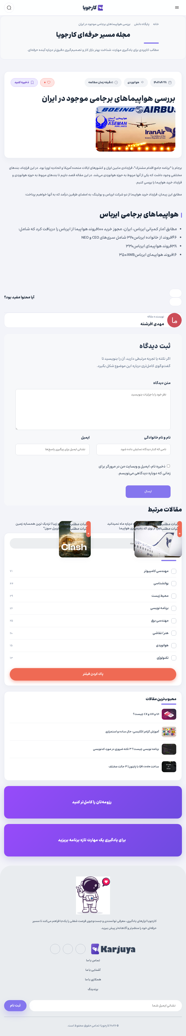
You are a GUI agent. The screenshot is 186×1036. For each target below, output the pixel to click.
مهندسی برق (89, 620)
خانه (156, 24)
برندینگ (93, 989)
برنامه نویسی (89, 608)
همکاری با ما (93, 979)
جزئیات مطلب (171, 524)
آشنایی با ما (93, 970)
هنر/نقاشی (89, 633)
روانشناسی (89, 583)
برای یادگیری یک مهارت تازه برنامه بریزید (92, 840)
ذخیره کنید (22, 82)
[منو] (177, 8)
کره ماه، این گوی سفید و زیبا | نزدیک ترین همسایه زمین (53, 524)
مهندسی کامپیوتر (89, 571)
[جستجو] (9, 8)
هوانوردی (133, 82)
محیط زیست (89, 596)
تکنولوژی (89, 658)
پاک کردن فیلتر (93, 674)
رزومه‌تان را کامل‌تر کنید (92, 802)
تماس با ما (93, 960)
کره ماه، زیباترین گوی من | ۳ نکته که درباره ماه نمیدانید (144, 524)
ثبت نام (15, 1005)
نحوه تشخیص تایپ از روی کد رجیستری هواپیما (150, 528)
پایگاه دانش (141, 24)
